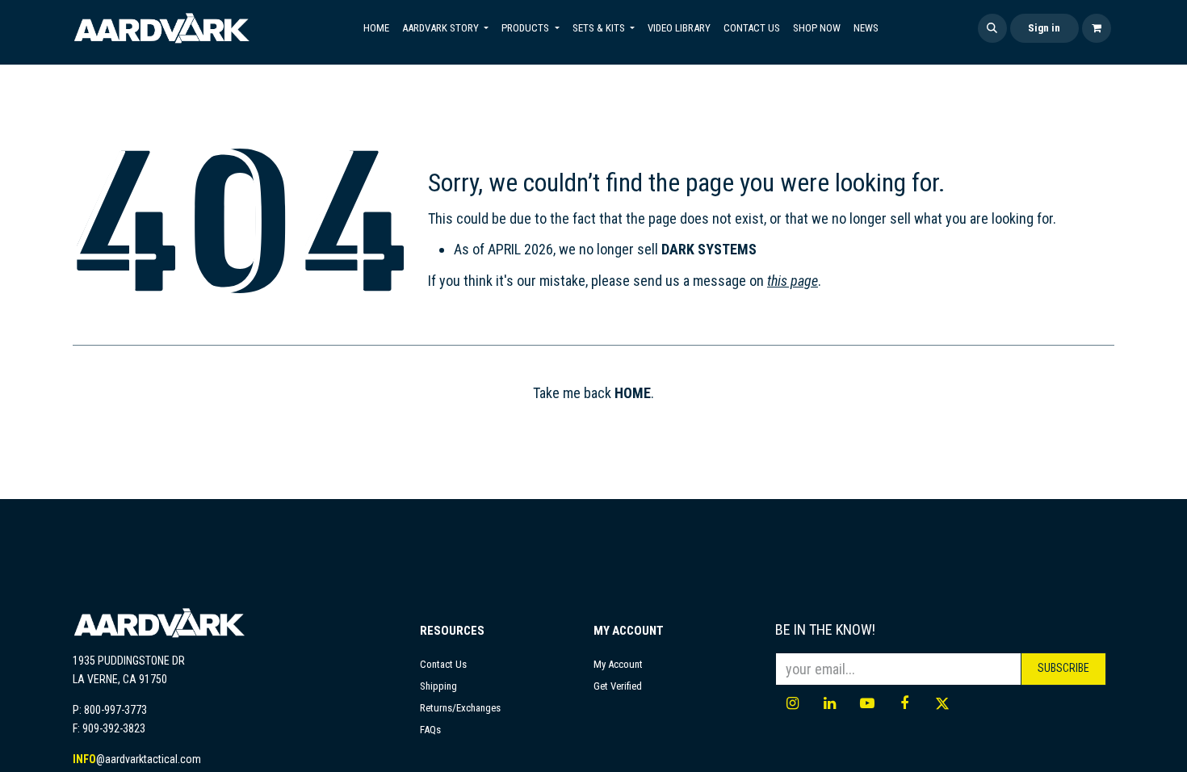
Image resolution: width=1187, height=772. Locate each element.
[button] (992, 28)
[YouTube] (867, 703)
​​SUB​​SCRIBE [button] (1063, 667)
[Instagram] (792, 703)
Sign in (1044, 28)
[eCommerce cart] (1096, 28)
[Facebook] (904, 703)
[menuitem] (376, 28)
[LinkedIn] (830, 703)
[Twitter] (942, 703)
